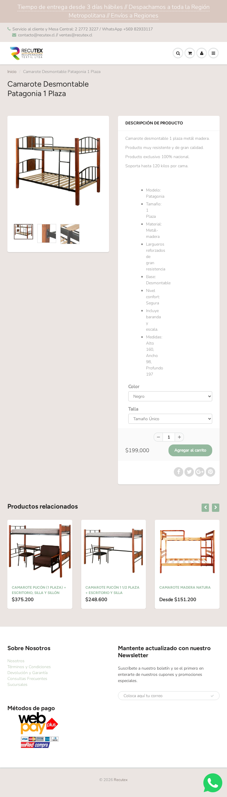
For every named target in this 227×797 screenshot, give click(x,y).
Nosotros (16, 661)
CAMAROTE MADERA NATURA (124, 587)
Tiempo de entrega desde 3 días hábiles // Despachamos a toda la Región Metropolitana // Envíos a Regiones (113, 11)
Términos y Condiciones (29, 667)
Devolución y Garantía (27, 673)
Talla (133, 409)
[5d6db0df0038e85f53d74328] (58, 171)
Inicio (12, 71)
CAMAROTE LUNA (188, 587)
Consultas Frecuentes (27, 678)
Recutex (121, 780)
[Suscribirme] (212, 696)
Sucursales (17, 684)
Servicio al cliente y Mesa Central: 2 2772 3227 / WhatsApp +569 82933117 (82, 29)
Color (134, 386)
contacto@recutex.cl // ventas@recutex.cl (55, 35)
